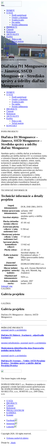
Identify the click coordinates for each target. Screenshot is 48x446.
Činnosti (9, 29)
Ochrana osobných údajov (17, 438)
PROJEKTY (11, 27)
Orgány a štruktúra (19, 17)
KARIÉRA (11, 413)
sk (7, 53)
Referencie (10, 32)
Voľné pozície (18, 41)
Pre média (16, 22)
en (7, 55)
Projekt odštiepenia (20, 25)
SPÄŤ (6, 48)
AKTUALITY (12, 34)
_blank (13, 442)
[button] (1, 323)
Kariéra (9, 36)
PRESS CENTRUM (15, 410)
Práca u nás (16, 39)
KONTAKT (11, 44)
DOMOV (10, 10)
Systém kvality (18, 20)
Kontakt (9, 415)
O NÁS (9, 13)
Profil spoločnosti (19, 15)
